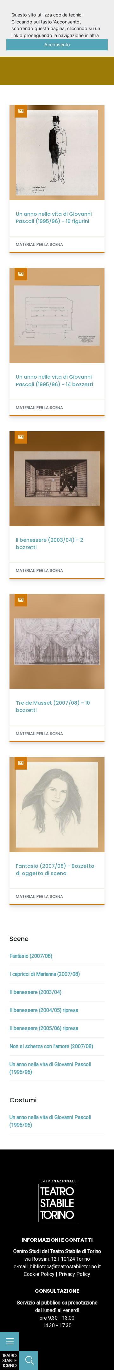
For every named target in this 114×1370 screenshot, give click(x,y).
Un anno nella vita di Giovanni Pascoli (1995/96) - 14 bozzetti (54, 380)
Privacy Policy (74, 1274)
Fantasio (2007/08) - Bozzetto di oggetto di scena (55, 869)
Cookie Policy (39, 1274)
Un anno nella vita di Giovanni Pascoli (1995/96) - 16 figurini (54, 217)
